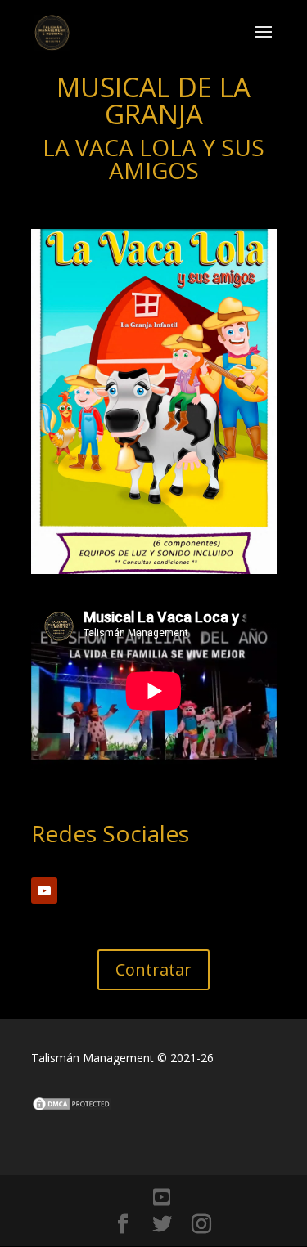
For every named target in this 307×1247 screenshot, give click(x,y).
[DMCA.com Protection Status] (72, 1107)
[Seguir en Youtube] (44, 890)
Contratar (153, 969)
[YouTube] (161, 1197)
